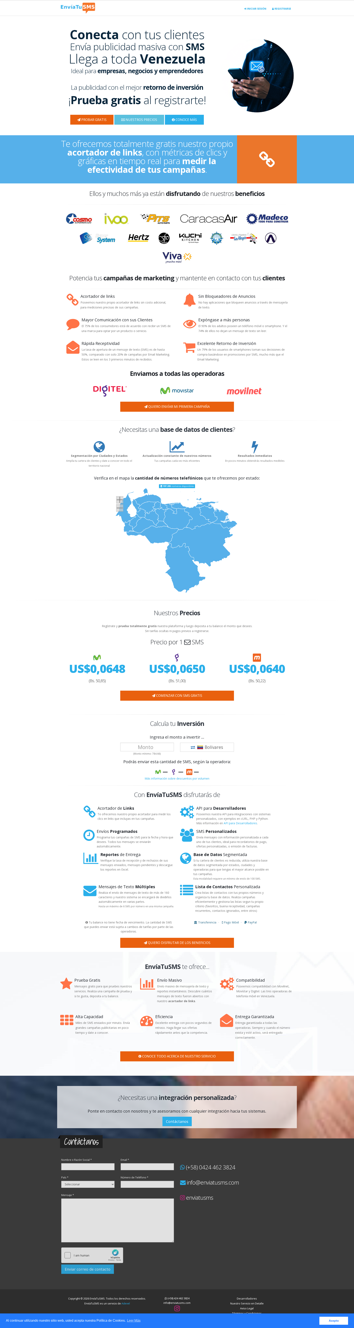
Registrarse (282, 8)
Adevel (125, 1303)
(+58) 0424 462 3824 (210, 1167)
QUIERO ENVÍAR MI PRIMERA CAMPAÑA (179, 406)
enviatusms (199, 1197)
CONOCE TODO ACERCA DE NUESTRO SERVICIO (178, 1056)
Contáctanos (177, 1121)
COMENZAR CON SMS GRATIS (178, 695)
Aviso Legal (247, 1308)
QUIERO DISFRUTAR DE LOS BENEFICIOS (178, 942)
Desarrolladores (247, 1298)
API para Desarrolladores (240, 823)
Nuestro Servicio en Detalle (247, 1303)
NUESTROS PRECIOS (141, 119)
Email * (125, 1160)
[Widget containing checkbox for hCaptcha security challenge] (92, 1255)
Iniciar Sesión (256, 8)
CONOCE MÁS (186, 119)
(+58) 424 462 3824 (178, 1298)
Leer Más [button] (134, 1320)
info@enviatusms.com (213, 1182)
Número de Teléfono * (134, 1177)
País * (64, 1177)
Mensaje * (67, 1195)
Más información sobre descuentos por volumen (177, 778)
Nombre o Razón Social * (76, 1160)
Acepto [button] (334, 1320)
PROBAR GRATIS (94, 119)
